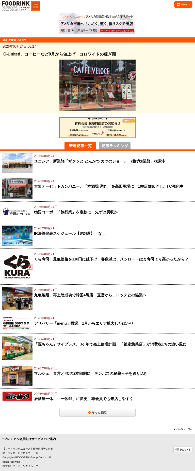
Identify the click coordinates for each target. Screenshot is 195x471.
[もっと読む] (97, 412)
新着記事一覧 (80, 145)
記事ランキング (115, 145)
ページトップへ (183, 429)
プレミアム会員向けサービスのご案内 (30, 439)
